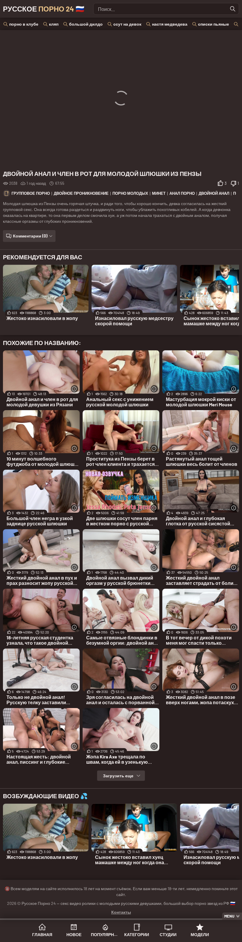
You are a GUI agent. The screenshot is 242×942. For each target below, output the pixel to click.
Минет (159, 193)
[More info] (74, 388)
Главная (42, 934)
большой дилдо (86, 24)
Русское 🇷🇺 (43, 8)
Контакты (121, 912)
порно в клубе (23, 24)
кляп (53, 24)
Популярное (105, 934)
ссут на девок (127, 24)
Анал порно (182, 193)
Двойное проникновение (81, 193)
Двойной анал (214, 193)
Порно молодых (130, 193)
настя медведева (169, 24)
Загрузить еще (118, 775)
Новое (73, 934)
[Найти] (233, 9)
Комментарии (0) (30, 235)
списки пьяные (213, 24)
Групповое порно (31, 193)
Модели (200, 934)
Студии (168, 934)
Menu (229, 916)
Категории (136, 934)
